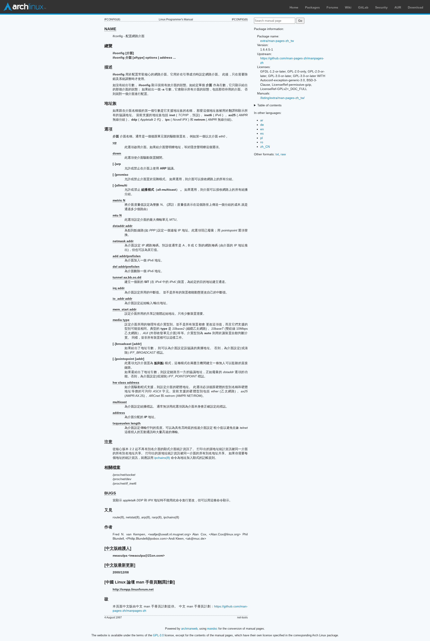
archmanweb (189, 628)
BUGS (110, 493)
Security (381, 7)
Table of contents (269, 105)
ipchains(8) (162, 457)
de (262, 124)
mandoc (212, 628)
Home (294, 7)
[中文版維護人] (117, 548)
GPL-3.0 (158, 635)
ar (261, 120)
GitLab (363, 7)
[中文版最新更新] (119, 565)
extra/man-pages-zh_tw (277, 41)
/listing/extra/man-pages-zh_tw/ (282, 98)
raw (283, 154)
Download (415, 7)
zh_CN (265, 146)
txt (277, 154)
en (262, 129)
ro (261, 142)
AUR (397, 7)
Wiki (348, 7)
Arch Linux (24, 6)
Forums (332, 7)
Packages (312, 7)
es (262, 133)
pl (261, 138)
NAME (110, 29)
